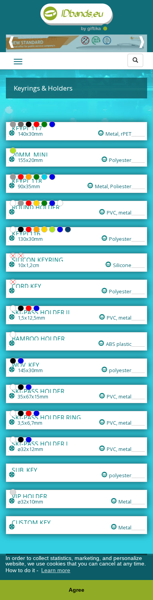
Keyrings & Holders (43, 88)
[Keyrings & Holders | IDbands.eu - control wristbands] (76, 17)
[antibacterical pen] (76, 38)
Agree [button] (76, 590)
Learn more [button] (55, 570)
